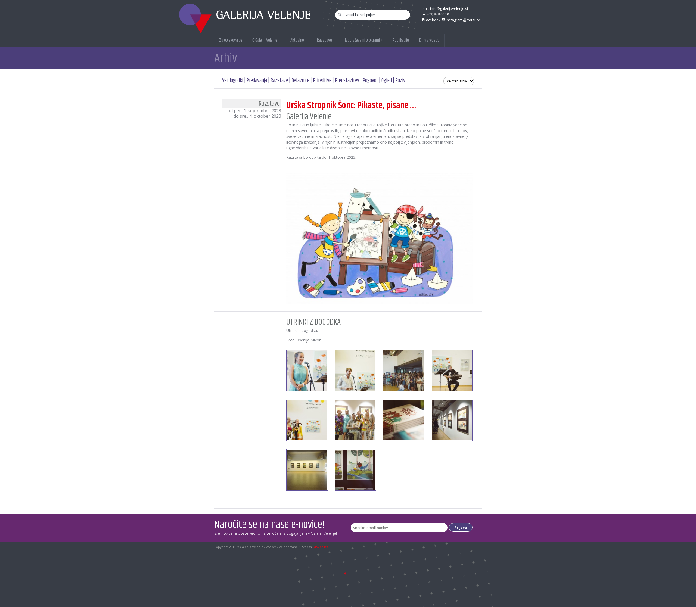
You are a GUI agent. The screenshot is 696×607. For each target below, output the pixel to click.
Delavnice (300, 80)
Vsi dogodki (232, 80)
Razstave (326, 40)
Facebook (432, 19)
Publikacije (401, 40)
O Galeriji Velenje (266, 40)
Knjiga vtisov (429, 40)
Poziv (400, 80)
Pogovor (370, 80)
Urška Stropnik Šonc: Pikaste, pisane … (351, 105)
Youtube (473, 19)
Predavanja (257, 80)
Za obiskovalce (230, 40)
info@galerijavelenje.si (449, 8)
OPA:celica (320, 547)
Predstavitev (347, 80)
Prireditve (322, 80)
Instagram (453, 19)
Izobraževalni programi (364, 40)
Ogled (386, 80)
